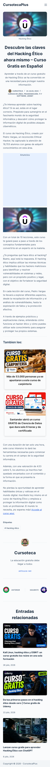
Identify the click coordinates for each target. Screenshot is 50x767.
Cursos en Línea (15, 94)
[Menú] (45, 5)
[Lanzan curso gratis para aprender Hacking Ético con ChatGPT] (25, 730)
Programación (31, 94)
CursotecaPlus (15, 5)
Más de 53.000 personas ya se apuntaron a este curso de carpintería (25, 380)
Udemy (30, 96)
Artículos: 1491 (25, 571)
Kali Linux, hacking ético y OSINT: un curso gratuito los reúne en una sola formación (22, 655)
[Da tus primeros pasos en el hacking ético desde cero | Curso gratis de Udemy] (25, 683)
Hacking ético (12, 528)
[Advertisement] (25, 181)
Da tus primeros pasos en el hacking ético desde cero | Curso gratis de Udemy (22, 703)
